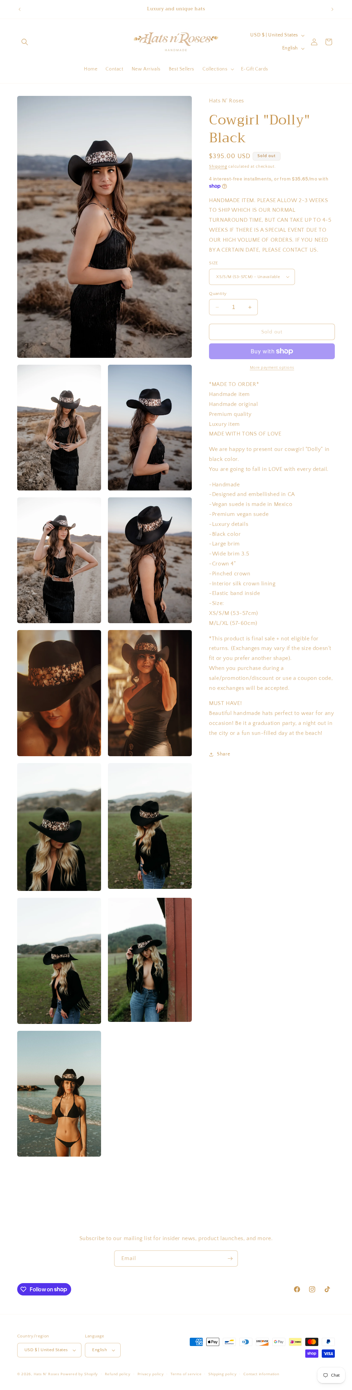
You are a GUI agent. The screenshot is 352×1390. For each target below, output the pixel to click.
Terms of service (185, 1374)
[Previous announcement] (19, 9)
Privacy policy (151, 1374)
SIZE (213, 263)
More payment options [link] (272, 367)
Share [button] (223, 754)
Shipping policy (222, 1374)
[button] (24, 41)
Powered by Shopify (79, 1374)
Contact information (261, 1374)
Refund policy (118, 1374)
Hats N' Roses (46, 1374)
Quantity (218, 293)
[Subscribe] (230, 1258)
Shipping (218, 166)
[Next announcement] (332, 9)
